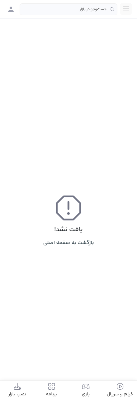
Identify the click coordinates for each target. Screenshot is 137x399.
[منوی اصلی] (126, 9)
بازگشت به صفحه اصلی (68, 243)
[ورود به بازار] (11, 9)
